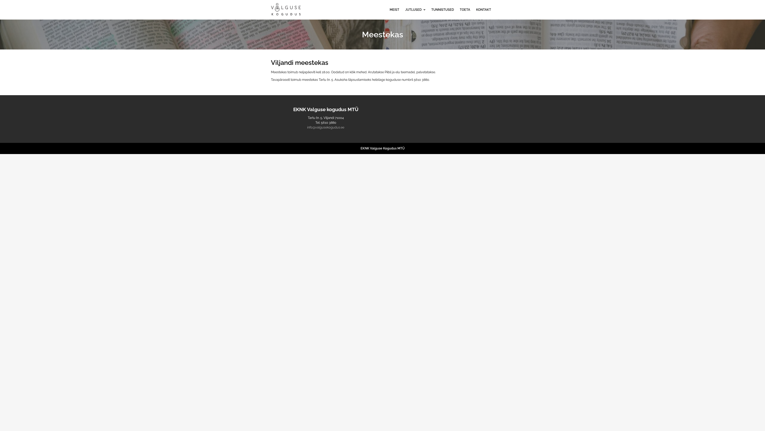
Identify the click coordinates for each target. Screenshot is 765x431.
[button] (415, 9)
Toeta (465, 10)
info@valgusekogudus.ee (325, 127)
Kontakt (483, 10)
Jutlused (413, 10)
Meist (394, 10)
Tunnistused (442, 10)
